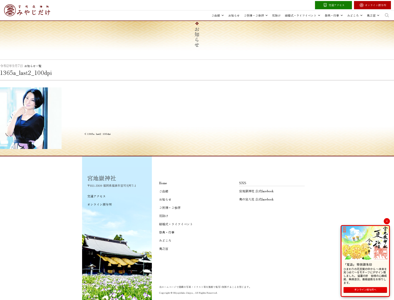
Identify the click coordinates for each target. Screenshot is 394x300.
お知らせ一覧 (32, 66)
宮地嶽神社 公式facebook (256, 191)
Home (163, 183)
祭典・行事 (332, 15)
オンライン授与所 (375, 5)
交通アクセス (337, 5)
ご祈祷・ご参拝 (254, 15)
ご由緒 (215, 15)
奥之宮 (371, 15)
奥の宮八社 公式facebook (256, 199)
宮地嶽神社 (27, 10)
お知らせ (234, 15)
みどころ (353, 15)
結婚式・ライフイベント (300, 15)
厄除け (276, 15)
